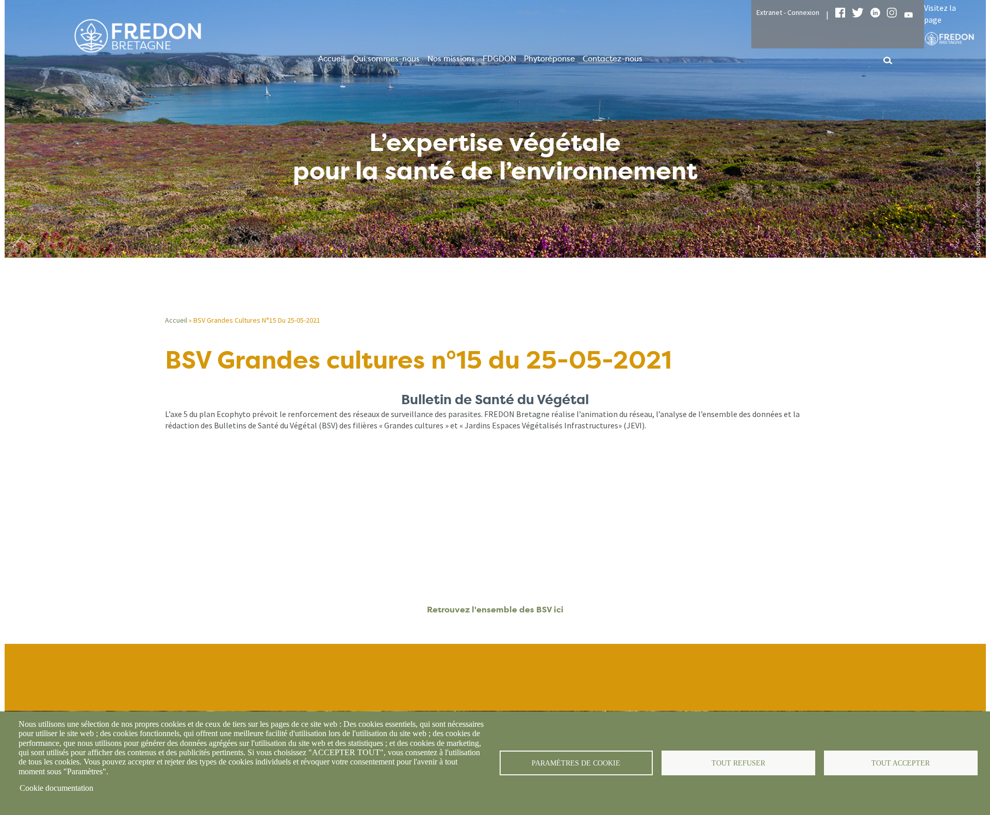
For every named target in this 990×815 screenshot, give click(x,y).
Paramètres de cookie (576, 763)
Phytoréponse (549, 59)
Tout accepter (900, 763)
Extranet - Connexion (787, 12)
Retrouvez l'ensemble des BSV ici (495, 609)
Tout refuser (738, 763)
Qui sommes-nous (386, 59)
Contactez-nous (612, 59)
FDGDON (499, 59)
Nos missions (451, 59)
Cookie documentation (56, 788)
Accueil (331, 59)
